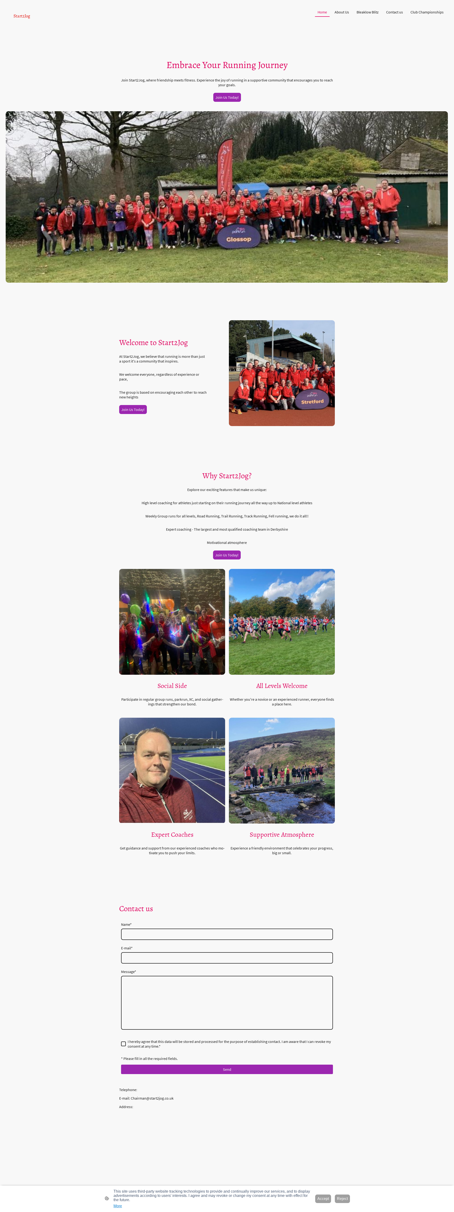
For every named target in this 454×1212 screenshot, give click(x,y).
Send (227, 1069)
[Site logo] (41, 23)
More (118, 1206)
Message (128, 971)
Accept (323, 1199)
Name (126, 924)
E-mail (127, 948)
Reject (342, 1199)
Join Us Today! (227, 97)
